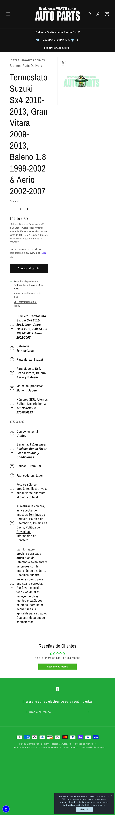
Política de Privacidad (28, 529)
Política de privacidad (24, 747)
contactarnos (25, 622)
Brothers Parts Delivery (38, 743)
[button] (8, 14)
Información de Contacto (26, 538)
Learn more (99, 805)
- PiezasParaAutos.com (60, 743)
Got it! (84, 809)
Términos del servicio (48, 747)
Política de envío (70, 747)
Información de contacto (93, 747)
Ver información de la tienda (25, 303)
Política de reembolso (85, 743)
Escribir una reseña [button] (57, 666)
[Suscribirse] (88, 712)
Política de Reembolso (29, 521)
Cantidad (14, 201)
